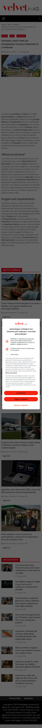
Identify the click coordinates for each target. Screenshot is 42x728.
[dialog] (21, 364)
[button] (21, 354)
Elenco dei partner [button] (11, 373)
